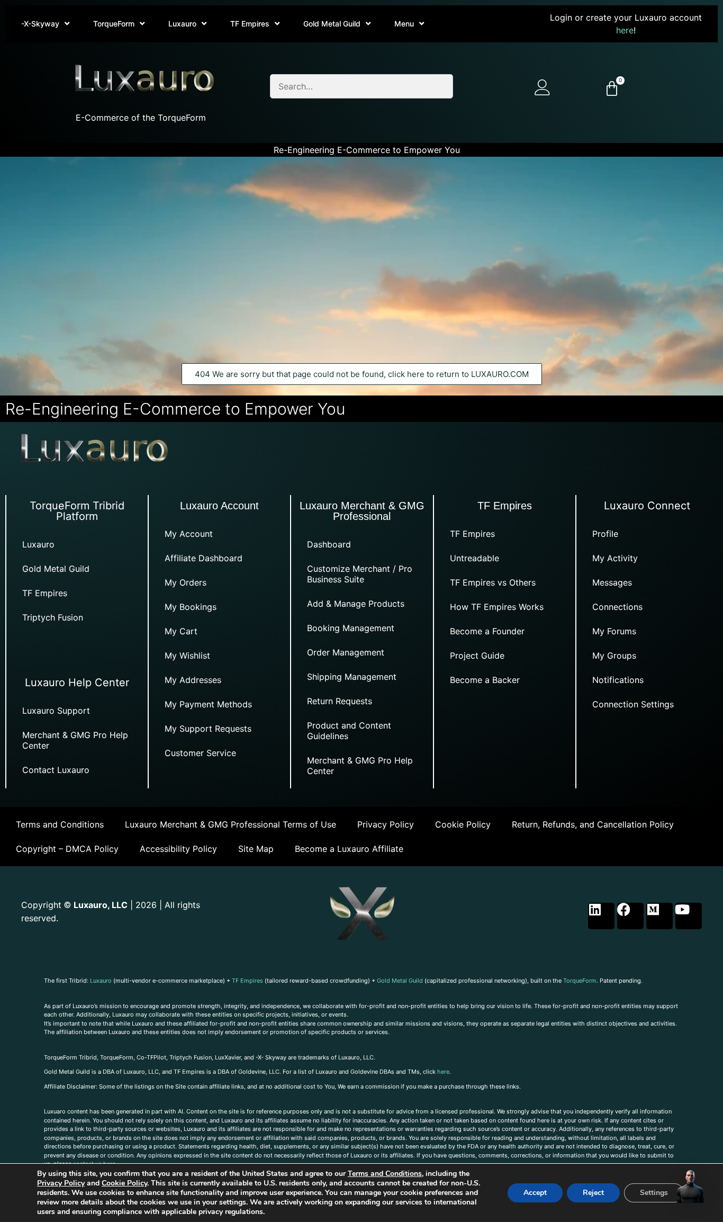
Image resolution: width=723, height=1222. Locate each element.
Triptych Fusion (52, 617)
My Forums (614, 631)
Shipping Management (351, 676)
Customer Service (200, 753)
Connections (617, 606)
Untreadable (474, 558)
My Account (189, 533)
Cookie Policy (463, 824)
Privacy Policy (385, 824)
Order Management (345, 652)
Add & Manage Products (355, 603)
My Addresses (193, 680)
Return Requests (339, 701)
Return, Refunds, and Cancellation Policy (593, 824)
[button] (690, 1187)
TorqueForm (113, 23)
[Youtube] (688, 916)
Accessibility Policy (178, 848)
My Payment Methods (208, 704)
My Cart (181, 631)
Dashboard (329, 544)
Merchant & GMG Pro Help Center (75, 740)
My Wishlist (187, 655)
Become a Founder (487, 631)
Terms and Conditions (60, 824)
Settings (654, 1193)
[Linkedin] (601, 916)
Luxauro (182, 23)
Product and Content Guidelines (349, 730)
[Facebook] (630, 916)
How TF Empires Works (497, 606)
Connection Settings (633, 704)
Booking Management (350, 628)
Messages (612, 582)
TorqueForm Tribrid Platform (77, 511)
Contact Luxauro (55, 770)
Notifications (618, 680)
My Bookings (190, 606)
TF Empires (249, 23)
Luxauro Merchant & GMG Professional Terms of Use (230, 824)
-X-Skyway (40, 23)
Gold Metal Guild (331, 23)
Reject (593, 1193)
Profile (605, 533)
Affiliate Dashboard (203, 558)
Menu (404, 23)
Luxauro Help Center (77, 682)
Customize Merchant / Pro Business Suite (359, 574)
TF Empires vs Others (493, 582)
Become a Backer (485, 680)
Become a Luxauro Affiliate (349, 848)
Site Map (256, 848)
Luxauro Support (56, 710)
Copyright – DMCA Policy (67, 848)
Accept (535, 1193)
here (625, 30)
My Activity (615, 558)
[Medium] (659, 916)
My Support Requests (208, 728)
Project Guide (477, 655)
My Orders (185, 582)
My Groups (614, 655)
